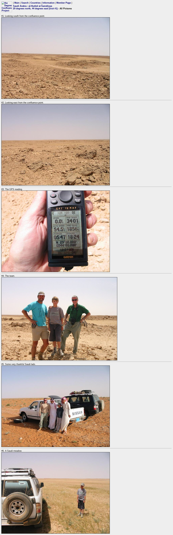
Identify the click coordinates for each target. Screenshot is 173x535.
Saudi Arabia (20, 6)
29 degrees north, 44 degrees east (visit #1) (35, 8)
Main (16, 3)
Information (48, 3)
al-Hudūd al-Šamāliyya (40, 6)
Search (25, 3)
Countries (35, 3)
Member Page (63, 3)
